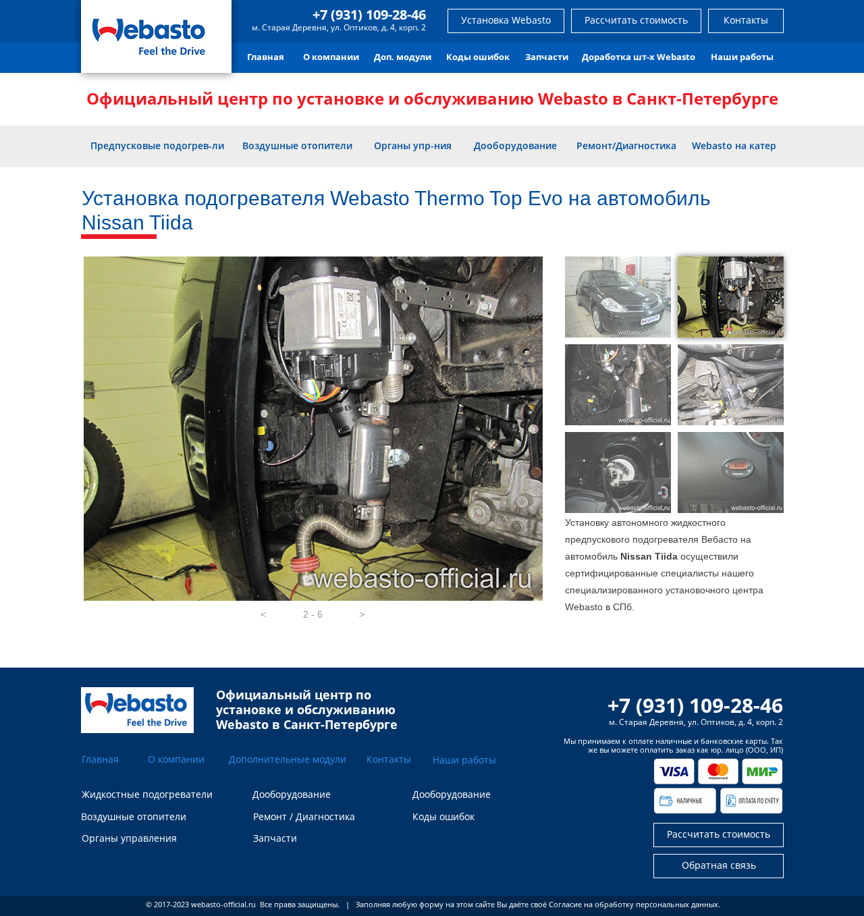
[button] (263, 614)
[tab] (618, 297)
